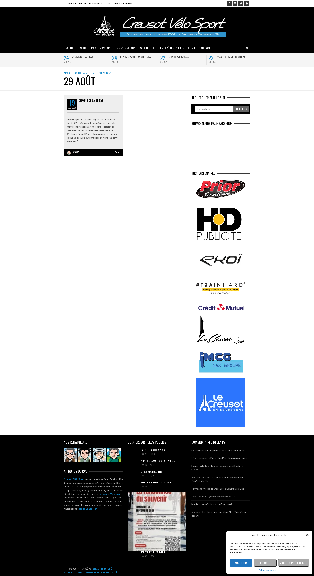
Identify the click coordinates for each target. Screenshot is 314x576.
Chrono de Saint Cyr (91, 100)
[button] (307, 535)
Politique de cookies (268, 570)
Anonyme (196, 512)
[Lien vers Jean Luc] (99, 455)
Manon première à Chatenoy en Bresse (224, 450)
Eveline (195, 450)
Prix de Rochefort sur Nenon (231, 56)
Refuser (265, 563)
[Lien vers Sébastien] (84, 455)
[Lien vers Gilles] (114, 455)
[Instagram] (235, 3)
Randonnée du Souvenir (153, 552)
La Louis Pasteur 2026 (82, 56)
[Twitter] (240, 3)
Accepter (241, 563)
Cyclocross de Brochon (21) (222, 496)
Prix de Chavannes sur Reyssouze (136, 56)
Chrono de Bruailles (178, 56)
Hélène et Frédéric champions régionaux (228, 458)
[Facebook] (229, 3)
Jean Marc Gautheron (202, 477)
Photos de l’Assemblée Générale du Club (223, 488)
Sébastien (77, 152)
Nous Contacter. (88, 508)
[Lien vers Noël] (70, 455)
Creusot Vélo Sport (74, 479)
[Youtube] (246, 3)
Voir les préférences (293, 563)
